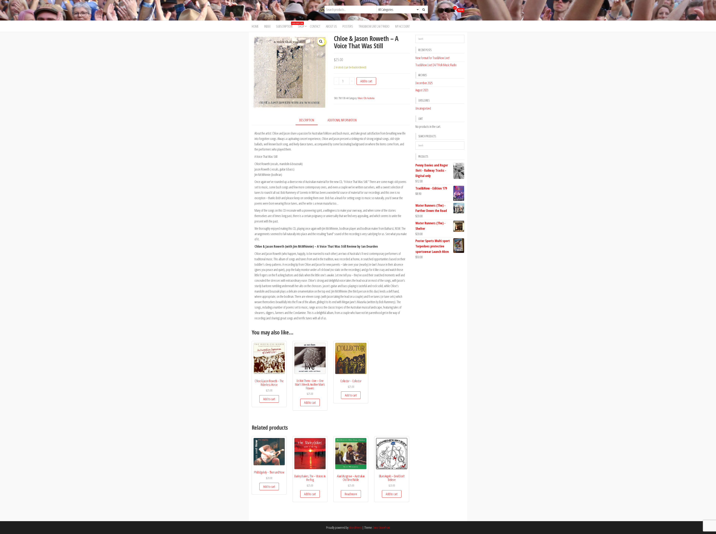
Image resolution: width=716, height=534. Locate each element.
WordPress (355, 527)
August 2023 (421, 90)
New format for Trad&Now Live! (432, 58)
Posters (348, 26)
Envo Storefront (381, 527)
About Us (331, 26)
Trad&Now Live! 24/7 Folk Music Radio (436, 65)
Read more (351, 494)
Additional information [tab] (342, 120)
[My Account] (446, 9)
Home (255, 26)
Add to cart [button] (269, 399)
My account (402, 26)
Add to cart (366, 81)
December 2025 (424, 83)
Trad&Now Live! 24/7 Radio (374, 26)
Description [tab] (306, 120)
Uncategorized (423, 108)
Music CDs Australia (366, 98)
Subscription (285, 25)
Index (267, 26)
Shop (301, 26)
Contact (315, 26)
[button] (321, 41)
